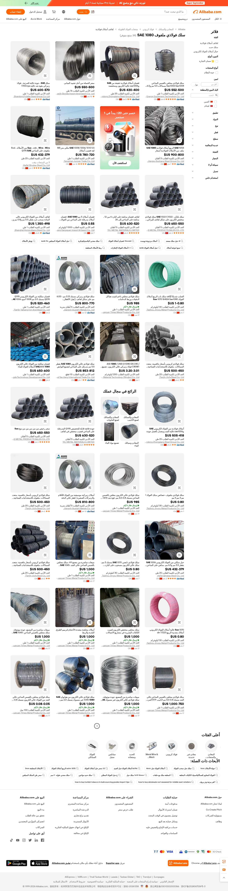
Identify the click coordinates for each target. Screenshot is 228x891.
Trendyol (147, 877)
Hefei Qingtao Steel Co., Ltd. (36, 165)
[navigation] (204, 378)
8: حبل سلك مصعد (173, 241)
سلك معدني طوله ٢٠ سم (60, 775)
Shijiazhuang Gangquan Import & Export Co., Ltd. (75, 230)
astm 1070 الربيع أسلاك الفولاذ (63, 768)
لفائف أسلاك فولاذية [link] (105, 29)
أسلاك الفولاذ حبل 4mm (155, 768)
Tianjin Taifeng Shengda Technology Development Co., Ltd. (30, 377)
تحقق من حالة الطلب (34, 815)
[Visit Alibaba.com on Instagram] (24, 840)
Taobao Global (127, 877)
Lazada (114, 877)
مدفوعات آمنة (171, 804)
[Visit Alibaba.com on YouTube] (18, 840)
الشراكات (40, 827)
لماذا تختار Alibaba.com (211, 804)
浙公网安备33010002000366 (164, 886)
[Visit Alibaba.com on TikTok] (11, 840)
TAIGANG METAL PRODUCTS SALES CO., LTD (164, 230)
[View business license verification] (142, 886)
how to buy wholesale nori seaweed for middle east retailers (164, 782)
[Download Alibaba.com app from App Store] (39, 863)
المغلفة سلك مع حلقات (161, 775)
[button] (93, 12)
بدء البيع (41, 809)
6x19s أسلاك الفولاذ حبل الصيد (125, 768)
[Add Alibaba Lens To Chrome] (178, 863)
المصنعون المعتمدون (124, 804)
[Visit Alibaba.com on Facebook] (42, 840)
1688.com (82, 877)
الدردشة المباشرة (81, 809)
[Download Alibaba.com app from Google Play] (16, 863)
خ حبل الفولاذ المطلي (109, 775)
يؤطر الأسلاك (27, 241)
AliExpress (70, 877)
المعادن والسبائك (166, 29)
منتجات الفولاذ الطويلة (128, 29)
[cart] (53, 12)
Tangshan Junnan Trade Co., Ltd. (78, 161)
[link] (224, 862)
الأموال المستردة (81, 821)
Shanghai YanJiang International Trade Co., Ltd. (75, 377)
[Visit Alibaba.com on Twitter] (30, 840)
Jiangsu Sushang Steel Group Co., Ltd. (165, 161)
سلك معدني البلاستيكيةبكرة (88, 241)
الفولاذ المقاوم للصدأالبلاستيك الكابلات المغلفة (197, 775)
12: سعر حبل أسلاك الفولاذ (95, 768)
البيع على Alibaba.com (34, 804)
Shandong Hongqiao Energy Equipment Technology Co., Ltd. (164, 96)
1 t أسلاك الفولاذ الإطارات (120, 248)
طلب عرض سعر (125, 809)
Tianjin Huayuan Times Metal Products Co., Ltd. (119, 312)
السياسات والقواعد (169, 833)
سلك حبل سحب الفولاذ (182, 768)
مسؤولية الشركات (214, 815)
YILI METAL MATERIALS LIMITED (123, 230)
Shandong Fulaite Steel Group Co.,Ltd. (31, 96)
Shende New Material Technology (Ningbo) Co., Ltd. (119, 377)
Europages (159, 877)
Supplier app (112, 863)
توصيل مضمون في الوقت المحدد (162, 815)
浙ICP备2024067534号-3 (193, 886)
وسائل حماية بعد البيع (168, 821)
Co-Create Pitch (214, 809)
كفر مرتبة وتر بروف (207, 782)
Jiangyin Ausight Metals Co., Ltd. (78, 310)
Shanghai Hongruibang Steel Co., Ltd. (32, 230)
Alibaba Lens (210, 863)
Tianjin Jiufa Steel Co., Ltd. (171, 377)
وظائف (218, 821)
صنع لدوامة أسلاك (173, 248)
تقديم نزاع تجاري (81, 815)
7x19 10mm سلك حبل (135, 775)
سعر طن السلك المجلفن (32, 775)
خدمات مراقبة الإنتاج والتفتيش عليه (161, 827)
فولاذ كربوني (148, 29)
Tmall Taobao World (98, 877)
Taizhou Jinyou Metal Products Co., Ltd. (165, 310)
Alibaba (181, 29)
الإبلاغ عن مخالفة (81, 833)
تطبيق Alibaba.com (61, 863)
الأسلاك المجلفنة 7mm (33, 768)
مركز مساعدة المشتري (78, 804)
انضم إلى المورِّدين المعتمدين (31, 821)
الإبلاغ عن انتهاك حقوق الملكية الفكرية (72, 827)
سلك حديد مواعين (85, 775)
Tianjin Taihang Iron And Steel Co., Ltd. (31, 310)
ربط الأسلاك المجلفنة (93, 248)
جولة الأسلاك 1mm (207, 768)
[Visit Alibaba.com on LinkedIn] (36, 840)
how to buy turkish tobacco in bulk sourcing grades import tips (102, 782)
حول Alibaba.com (213, 797)
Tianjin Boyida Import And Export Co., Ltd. (75, 93)
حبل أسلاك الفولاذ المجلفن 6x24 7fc (55, 241)
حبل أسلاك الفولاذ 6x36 (148, 248)
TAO (138, 877)
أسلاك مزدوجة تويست (148, 241)
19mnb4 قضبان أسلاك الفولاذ (119, 241)
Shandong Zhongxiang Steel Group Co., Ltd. (119, 96)
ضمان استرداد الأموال (167, 809)
